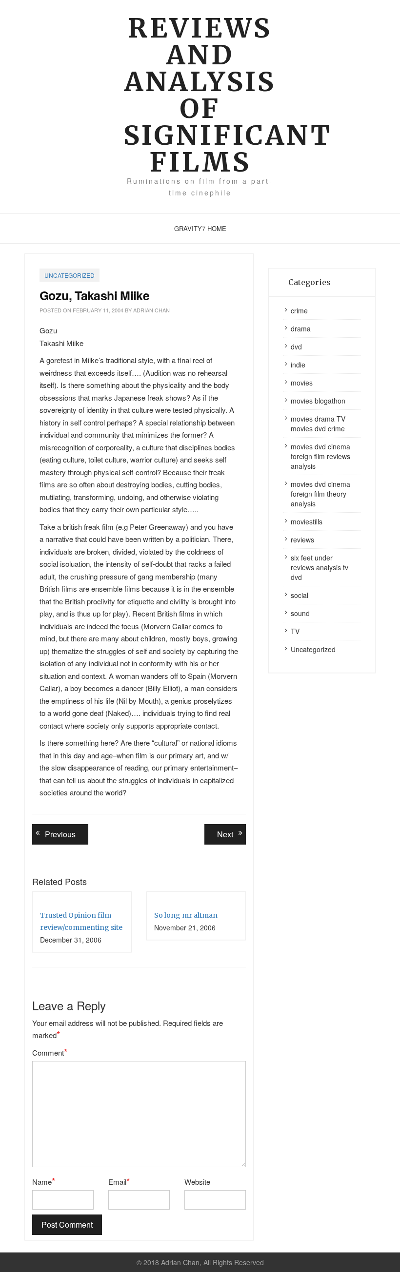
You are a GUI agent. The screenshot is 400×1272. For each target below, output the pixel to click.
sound (300, 613)
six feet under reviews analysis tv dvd (319, 567)
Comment (49, 1052)
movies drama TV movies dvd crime (318, 423)
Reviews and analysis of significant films (200, 95)
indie (298, 364)
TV (295, 631)
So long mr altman (186, 915)
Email (119, 1181)
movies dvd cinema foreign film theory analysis (320, 493)
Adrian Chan (151, 310)
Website (197, 1181)
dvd (296, 346)
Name (43, 1181)
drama (301, 328)
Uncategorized (69, 275)
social (299, 595)
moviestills (306, 521)
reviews (302, 539)
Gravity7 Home (200, 228)
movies (302, 382)
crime (299, 310)
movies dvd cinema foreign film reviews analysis (320, 456)
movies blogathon (318, 400)
